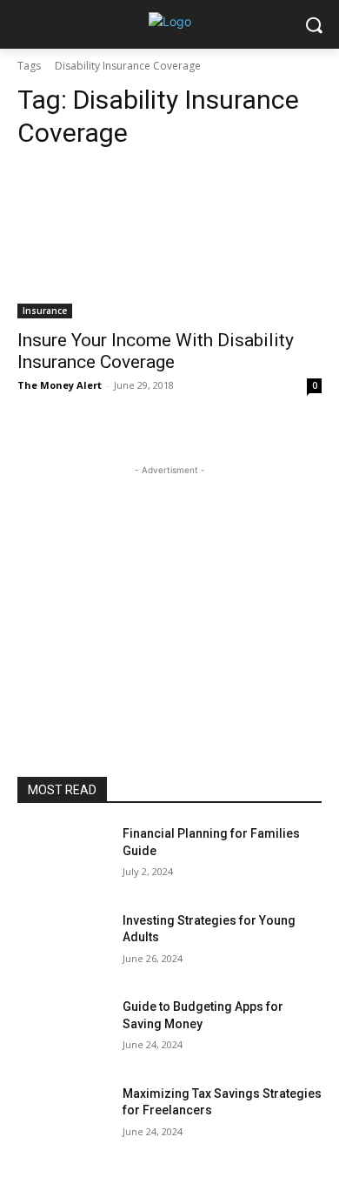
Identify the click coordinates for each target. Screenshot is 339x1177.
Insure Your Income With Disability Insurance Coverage (155, 351)
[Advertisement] (169, 588)
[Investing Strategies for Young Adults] (63, 945)
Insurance (45, 310)
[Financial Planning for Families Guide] (63, 858)
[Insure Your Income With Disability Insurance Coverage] (169, 242)
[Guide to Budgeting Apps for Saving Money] (63, 1031)
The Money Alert (59, 384)
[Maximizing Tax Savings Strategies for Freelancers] (63, 1118)
